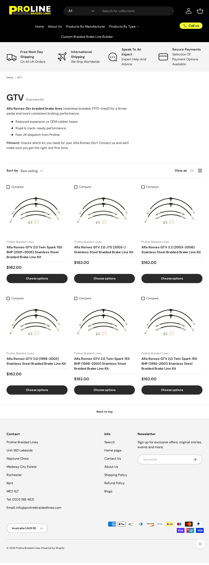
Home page (112, 450)
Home (10, 77)
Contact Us (112, 458)
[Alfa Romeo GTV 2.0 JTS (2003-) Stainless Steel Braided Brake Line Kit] (104, 213)
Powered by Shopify (52, 548)
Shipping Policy (115, 475)
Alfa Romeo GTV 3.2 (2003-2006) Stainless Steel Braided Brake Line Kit (171, 249)
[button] (200, 10)
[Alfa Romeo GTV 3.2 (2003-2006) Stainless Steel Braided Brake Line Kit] (171, 213)
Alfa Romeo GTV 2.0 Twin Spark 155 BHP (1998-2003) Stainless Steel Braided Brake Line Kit (102, 364)
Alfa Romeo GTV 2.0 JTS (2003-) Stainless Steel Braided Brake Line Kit (103, 249)
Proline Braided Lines (28, 548)
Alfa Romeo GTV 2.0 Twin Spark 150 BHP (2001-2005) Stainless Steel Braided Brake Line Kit (34, 252)
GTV (19, 77)
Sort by (12, 170)
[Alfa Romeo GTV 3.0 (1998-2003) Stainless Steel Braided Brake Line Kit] (37, 325)
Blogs (108, 491)
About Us (111, 467)
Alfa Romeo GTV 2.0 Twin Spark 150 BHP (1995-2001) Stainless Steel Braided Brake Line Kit (169, 364)
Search (109, 442)
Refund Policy (114, 483)
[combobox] (118, 11)
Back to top (105, 411)
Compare (17, 187)
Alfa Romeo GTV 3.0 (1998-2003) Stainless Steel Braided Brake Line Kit (36, 361)
